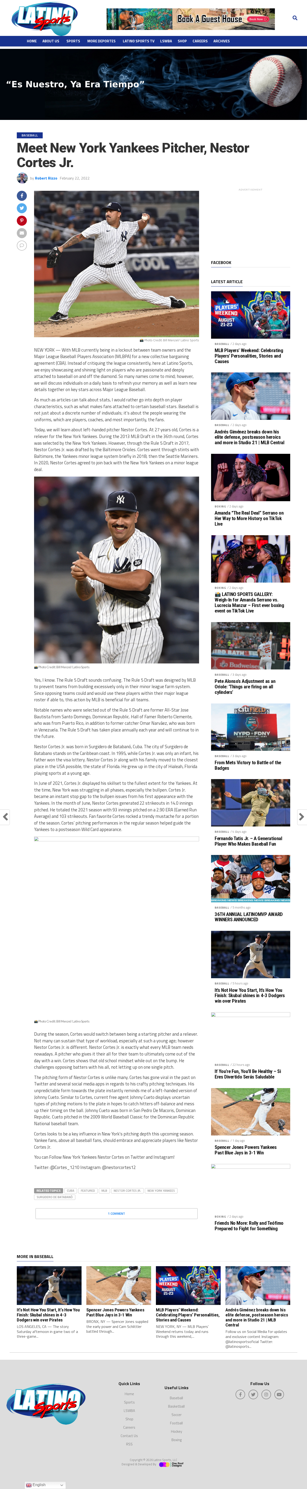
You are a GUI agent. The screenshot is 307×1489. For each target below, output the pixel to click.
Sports (73, 41)
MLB (104, 1190)
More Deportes (101, 41)
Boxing (220, 506)
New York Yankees (161, 1190)
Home (32, 41)
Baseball (222, 344)
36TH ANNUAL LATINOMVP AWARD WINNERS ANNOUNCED (249, 917)
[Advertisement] (250, 223)
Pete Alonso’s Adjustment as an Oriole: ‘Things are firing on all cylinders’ (245, 687)
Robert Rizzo (46, 178)
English (39, 1485)
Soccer (176, 1414)
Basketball (176, 1406)
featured (88, 1190)
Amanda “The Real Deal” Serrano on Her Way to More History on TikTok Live (249, 518)
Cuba (70, 1190)
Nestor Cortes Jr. (127, 1190)
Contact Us (129, 1435)
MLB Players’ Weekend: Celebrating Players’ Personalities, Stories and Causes (249, 356)
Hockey (176, 1431)
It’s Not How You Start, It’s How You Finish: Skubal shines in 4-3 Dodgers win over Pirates (250, 996)
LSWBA (166, 41)
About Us (50, 41)
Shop (182, 41)
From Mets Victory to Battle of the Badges (248, 765)
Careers (200, 41)
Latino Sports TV (138, 41)
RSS (129, 1444)
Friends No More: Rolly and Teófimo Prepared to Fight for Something (249, 1225)
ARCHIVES (221, 41)
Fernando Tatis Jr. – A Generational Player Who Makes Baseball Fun (248, 841)
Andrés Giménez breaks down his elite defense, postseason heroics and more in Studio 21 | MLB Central (249, 437)
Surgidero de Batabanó (55, 1197)
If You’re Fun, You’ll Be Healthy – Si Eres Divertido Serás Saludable (248, 1074)
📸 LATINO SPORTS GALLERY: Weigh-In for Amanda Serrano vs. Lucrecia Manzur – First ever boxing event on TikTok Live (249, 603)
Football (176, 1423)
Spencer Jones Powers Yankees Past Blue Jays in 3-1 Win (246, 1150)
